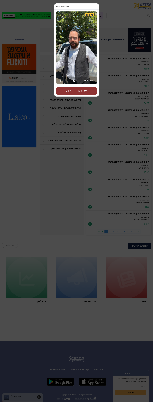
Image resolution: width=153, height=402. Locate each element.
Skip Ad (89, 15)
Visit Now (76, 91)
